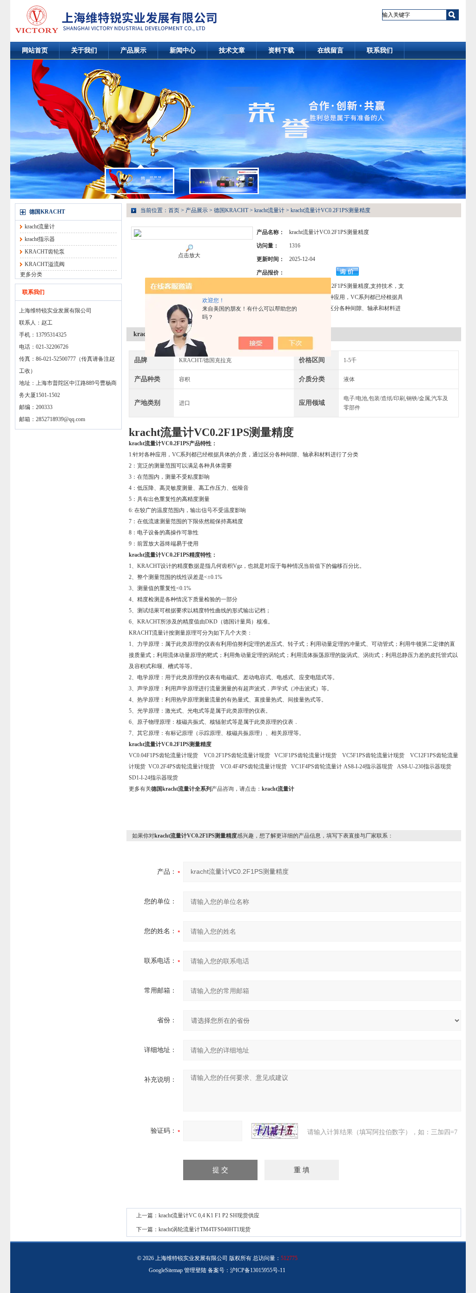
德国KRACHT (47, 211)
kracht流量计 (40, 226)
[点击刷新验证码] (274, 1131)
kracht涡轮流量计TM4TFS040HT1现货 (205, 1229)
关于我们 (84, 50)
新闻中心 (183, 50)
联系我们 (380, 50)
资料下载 (281, 50)
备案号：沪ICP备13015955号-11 (246, 1270)
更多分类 (31, 274)
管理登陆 (195, 1270)
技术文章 (232, 50)
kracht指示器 (40, 239)
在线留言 (330, 50)
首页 (173, 210)
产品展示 (133, 50)
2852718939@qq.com (60, 419)
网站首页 (35, 50)
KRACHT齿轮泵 (45, 251)
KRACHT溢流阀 (45, 264)
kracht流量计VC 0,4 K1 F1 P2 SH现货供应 (209, 1215)
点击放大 (189, 255)
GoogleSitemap (166, 1270)
